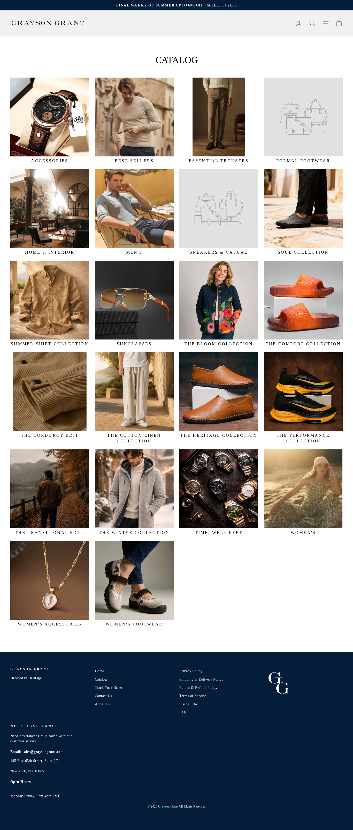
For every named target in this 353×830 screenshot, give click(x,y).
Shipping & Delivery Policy (201, 679)
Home (99, 671)
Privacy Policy (190, 671)
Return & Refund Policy (198, 687)
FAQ (183, 712)
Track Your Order (108, 687)
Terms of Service (192, 696)
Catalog (101, 679)
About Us (102, 704)
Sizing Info (188, 704)
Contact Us (103, 696)
